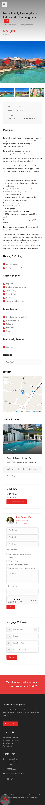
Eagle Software (32, 797)
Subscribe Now (10, 724)
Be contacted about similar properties (22, 568)
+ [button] (6, 379)
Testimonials (10, 746)
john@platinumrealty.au (22, 520)
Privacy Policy (12, 797)
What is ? (11, 586)
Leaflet (18, 411)
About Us (9, 743)
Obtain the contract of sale (18, 564)
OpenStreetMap (31, 411)
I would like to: (11, 550)
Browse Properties (12, 737)
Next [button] (38, 61)
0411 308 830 (23, 523)
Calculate (12, 657)
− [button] (6, 382)
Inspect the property (16, 561)
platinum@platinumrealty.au (15, 774)
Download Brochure (17, 502)
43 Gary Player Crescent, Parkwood (18, 25)
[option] (22, 62)
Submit (11, 607)
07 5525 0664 (11, 769)
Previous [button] (6, 61)
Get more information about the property (20, 556)
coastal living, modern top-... (20, 458)
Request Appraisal (12, 740)
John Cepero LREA (14, 476)
